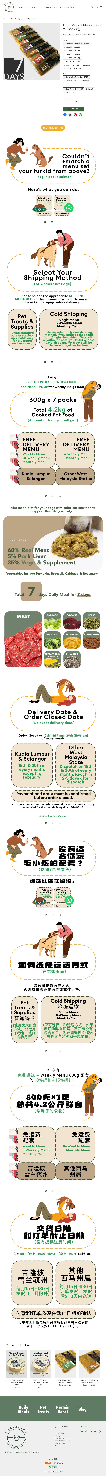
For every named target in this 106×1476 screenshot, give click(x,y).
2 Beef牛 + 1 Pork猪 (72, 65)
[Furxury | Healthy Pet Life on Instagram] (86, 1432)
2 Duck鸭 (89, 89)
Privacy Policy (58, 1472)
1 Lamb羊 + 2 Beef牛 (72, 58)
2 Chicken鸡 (69, 92)
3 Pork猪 (67, 69)
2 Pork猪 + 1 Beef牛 (72, 61)
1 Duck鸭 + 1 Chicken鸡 (73, 89)
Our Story (58, 1431)
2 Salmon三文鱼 (70, 80)
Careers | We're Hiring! (62, 1440)
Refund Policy (59, 1433)
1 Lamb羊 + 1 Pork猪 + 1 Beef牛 (76, 43)
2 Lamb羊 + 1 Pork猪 (72, 47)
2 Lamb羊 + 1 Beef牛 (72, 51)
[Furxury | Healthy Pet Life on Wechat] (95, 1432)
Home (22, 7)
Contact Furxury (60, 1443)
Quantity (66, 98)
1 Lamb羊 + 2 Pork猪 (72, 54)
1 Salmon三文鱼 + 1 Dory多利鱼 (76, 77)
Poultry (65, 86)
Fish (64, 74)
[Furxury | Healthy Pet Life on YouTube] (90, 1432)
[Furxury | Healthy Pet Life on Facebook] (81, 1432)
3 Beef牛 (77, 69)
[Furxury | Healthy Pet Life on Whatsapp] (99, 1432)
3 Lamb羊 (86, 65)
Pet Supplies (49, 7)
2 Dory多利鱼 (85, 80)
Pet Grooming (67, 7)
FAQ (56, 1445)
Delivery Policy (59, 1436)
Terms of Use (47, 1472)
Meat (65, 40)
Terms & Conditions (61, 1438)
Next (57, 52)
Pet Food (32, 7)
